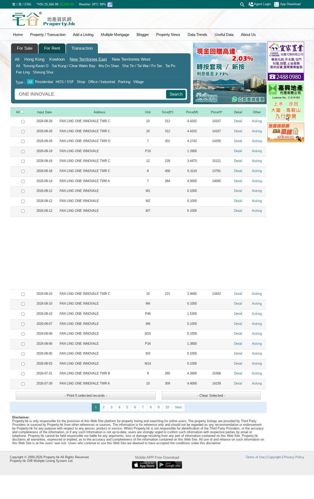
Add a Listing (83, 34)
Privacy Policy (294, 457)
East (88, 59)
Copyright (274, 457)
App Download (290, 4)
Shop (81, 82)
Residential (44, 82)
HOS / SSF (65, 82)
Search (176, 94)
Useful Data (224, 34)
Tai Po (170, 66)
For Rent (52, 48)
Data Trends (197, 34)
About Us (248, 34)
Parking (124, 82)
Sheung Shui (43, 72)
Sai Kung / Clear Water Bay (73, 66)
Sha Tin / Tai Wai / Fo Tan (142, 66)
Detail (238, 121)
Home (18, 34)
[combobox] (91, 94)
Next (178, 407)
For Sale (24, 48)
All (17, 59)
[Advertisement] (138, 253)
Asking (257, 121)
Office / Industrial (101, 82)
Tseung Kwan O (36, 66)
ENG (28, 4)
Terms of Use (255, 457)
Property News (168, 34)
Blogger (143, 34)
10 (167, 407)
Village (138, 82)
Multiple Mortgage (115, 34)
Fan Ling (23, 72)
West (131, 59)
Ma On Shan (109, 66)
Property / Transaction (47, 34)
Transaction (82, 48)
